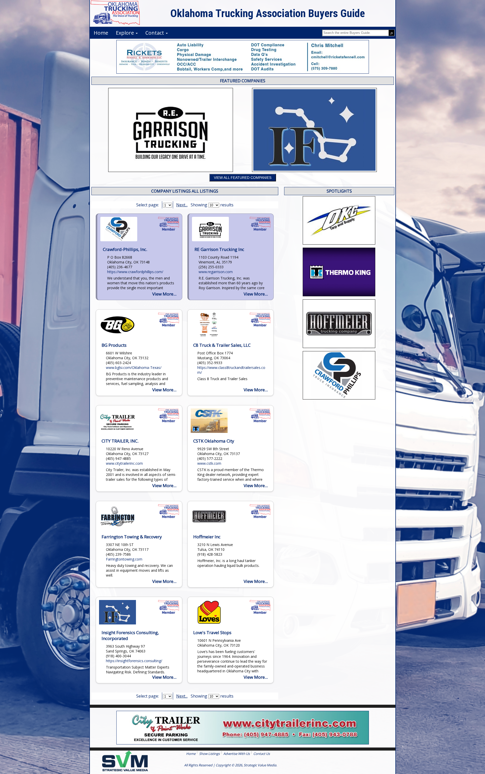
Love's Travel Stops (212, 632)
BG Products (114, 345)
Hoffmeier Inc (206, 537)
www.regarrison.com (216, 271)
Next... (182, 205)
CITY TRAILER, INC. (120, 441)
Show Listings (209, 753)
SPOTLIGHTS (339, 191)
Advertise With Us (236, 753)
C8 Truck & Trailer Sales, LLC (222, 345)
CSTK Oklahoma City (213, 441)
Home (191, 753)
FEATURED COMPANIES (242, 81)
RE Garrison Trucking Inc (219, 249)
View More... (164, 294)
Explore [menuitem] (125, 32)
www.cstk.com (209, 463)
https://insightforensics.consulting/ (134, 660)
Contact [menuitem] (155, 32)
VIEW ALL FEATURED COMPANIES (242, 178)
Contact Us (261, 753)
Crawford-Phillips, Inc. (125, 249)
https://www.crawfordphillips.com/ (135, 271)
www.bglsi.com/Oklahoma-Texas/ (133, 367)
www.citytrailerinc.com (124, 463)
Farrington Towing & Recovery (132, 537)
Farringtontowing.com (124, 559)
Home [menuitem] (101, 32)
